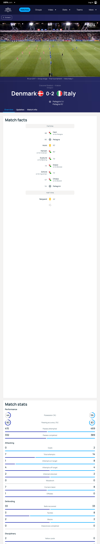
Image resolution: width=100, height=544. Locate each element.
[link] (24, 9)
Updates (20, 110)
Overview (8, 110)
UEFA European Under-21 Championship (8, 9)
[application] (50, 49)
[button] (52, 9)
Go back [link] (7, 17)
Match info (32, 110)
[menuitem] (25, 9)
